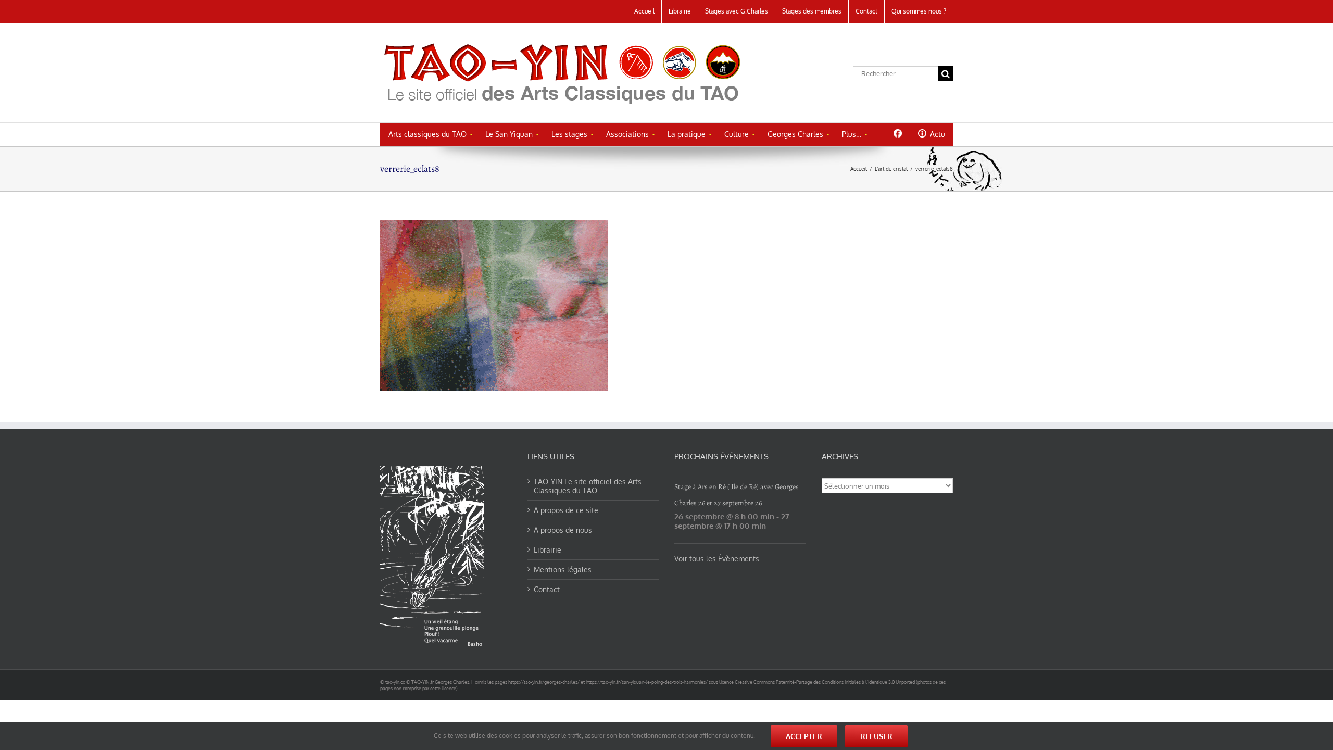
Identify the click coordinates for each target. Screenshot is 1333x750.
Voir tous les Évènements (716, 558)
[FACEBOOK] (897, 133)
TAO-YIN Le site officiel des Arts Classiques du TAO (588, 486)
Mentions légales (563, 569)
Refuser (876, 736)
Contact (547, 589)
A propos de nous (563, 530)
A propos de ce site (566, 510)
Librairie (547, 549)
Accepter (804, 736)
